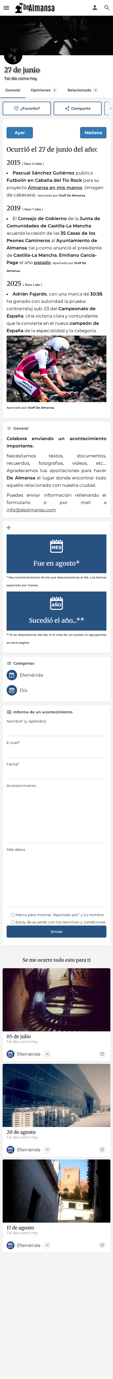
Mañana (93, 132)
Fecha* (13, 764)
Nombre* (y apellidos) (26, 721)
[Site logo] (35, 8)
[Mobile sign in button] (94, 7)
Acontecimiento (21, 785)
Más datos (16, 849)
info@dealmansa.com (31, 509)
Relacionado (82, 90)
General (12, 90)
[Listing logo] (13, 55)
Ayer (20, 132)
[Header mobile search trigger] (107, 7)
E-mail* (13, 742)
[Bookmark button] (102, 1054)
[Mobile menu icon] (6, 8)
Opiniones (43, 90)
